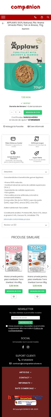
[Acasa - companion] (25, 7)
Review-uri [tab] (10, 225)
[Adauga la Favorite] (13, 297)
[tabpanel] (25, 63)
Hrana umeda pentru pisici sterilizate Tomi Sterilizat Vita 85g (13, 279)
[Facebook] (23, 347)
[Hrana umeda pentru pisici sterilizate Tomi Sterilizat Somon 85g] (37, 259)
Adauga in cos (33, 112)
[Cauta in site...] (48, 17)
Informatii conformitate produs (17, 219)
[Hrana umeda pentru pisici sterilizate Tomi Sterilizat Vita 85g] (13, 259)
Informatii (25, 383)
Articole (24, 372)
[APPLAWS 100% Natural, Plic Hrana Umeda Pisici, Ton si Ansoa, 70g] (25, 63)
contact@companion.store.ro (27, 363)
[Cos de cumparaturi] (42, 17)
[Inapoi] (2, 23)
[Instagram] (28, 347)
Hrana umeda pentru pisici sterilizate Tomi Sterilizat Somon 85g (37, 279)
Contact (24, 377)
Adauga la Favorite (14, 126)
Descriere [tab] (8, 171)
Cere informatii (37, 126)
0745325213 (27, 360)
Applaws (25, 29)
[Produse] (3, 18)
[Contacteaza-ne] (35, 17)
